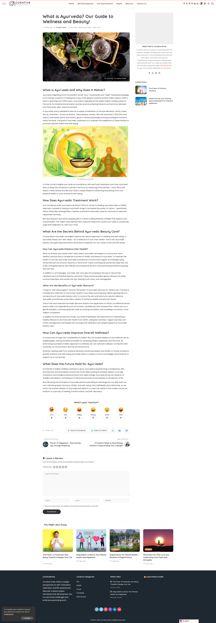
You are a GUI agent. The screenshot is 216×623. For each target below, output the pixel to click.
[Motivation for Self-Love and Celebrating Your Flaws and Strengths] (158, 540)
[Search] (212, 3)
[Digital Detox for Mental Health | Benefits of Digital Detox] (125, 540)
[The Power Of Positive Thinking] (141, 90)
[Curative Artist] (19, 3)
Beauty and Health (85, 27)
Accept (27, 618)
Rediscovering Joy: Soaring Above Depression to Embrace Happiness (161, 101)
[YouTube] (197, 3)
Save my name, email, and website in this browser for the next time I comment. (72, 506)
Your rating (47, 467)
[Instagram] (192, 3)
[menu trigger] (5, 3)
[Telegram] (126, 430)
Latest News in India (154, 577)
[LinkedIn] (195, 3)
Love (148, 549)
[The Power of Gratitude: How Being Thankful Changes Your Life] (58, 540)
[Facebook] (184, 3)
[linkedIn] (119, 430)
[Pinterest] (189, 3)
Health (94, 27)
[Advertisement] (154, 28)
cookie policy (9, 614)
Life (99, 27)
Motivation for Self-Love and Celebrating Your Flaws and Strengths (156, 557)
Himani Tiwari (61, 27)
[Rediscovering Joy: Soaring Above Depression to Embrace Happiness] (141, 101)
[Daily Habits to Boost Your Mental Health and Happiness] (91, 540)
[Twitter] (187, 3)
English (186, 621)
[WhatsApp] (113, 430)
